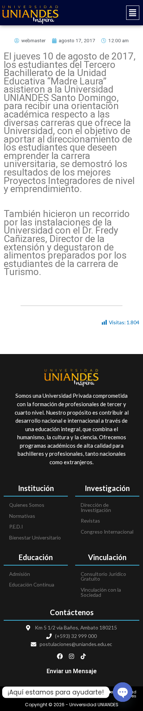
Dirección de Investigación (96, 507)
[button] (107, 13)
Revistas (90, 520)
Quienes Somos (26, 505)
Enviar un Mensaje (72, 671)
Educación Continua (31, 584)
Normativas (22, 516)
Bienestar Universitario (35, 537)
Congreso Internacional (107, 531)
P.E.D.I (16, 526)
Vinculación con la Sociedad (101, 592)
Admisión (19, 574)
